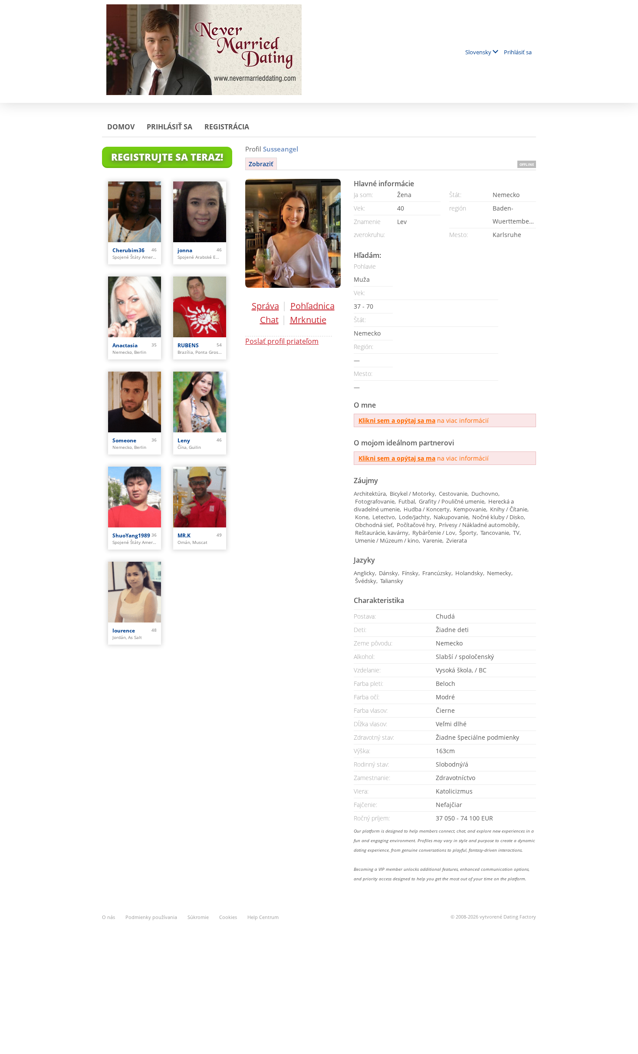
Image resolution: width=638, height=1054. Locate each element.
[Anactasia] (134, 307)
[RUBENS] (199, 307)
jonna (185, 250)
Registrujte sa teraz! (167, 156)
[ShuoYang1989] (134, 497)
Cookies (228, 917)
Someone (124, 440)
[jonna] (199, 211)
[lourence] (134, 592)
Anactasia (125, 345)
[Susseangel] (293, 233)
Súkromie (198, 917)
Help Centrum (263, 917)
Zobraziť (261, 164)
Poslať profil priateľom (282, 341)
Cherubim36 (128, 250)
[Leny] (199, 402)
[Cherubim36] (134, 211)
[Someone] (134, 402)
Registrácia (226, 127)
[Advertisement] (319, 982)
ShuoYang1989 (131, 535)
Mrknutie (308, 320)
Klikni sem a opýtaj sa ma (396, 420)
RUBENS (188, 345)
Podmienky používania (151, 917)
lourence (123, 630)
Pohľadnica (312, 306)
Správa (265, 306)
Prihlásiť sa (518, 52)
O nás (108, 917)
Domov (121, 127)
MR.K (184, 535)
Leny (184, 440)
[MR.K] (199, 497)
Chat (269, 320)
